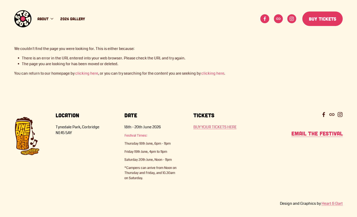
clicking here (86, 73)
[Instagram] (291, 18)
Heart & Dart (332, 203)
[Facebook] (264, 18)
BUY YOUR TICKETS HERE (215, 127)
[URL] (278, 18)
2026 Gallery (72, 19)
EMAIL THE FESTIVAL (317, 133)
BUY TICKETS (322, 19)
